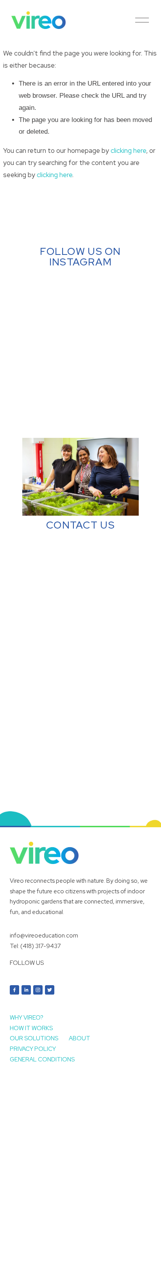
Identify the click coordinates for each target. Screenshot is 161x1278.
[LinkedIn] (26, 990)
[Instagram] (38, 990)
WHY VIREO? (26, 1018)
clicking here (128, 150)
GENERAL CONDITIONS (42, 1059)
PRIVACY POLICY (33, 1049)
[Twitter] (49, 990)
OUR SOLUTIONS (34, 1038)
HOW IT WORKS (31, 1028)
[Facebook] (14, 990)
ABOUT (79, 1038)
